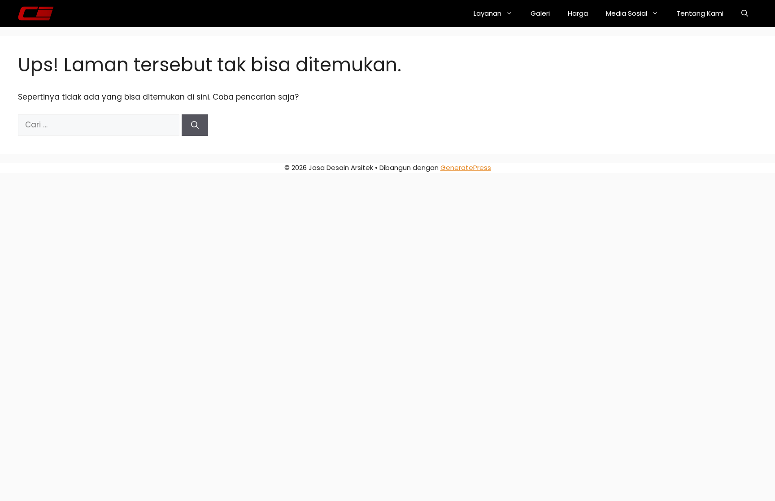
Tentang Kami (699, 13)
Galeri (540, 13)
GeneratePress (465, 167)
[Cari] (195, 125)
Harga (578, 13)
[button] (744, 13)
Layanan (487, 13)
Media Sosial (626, 13)
